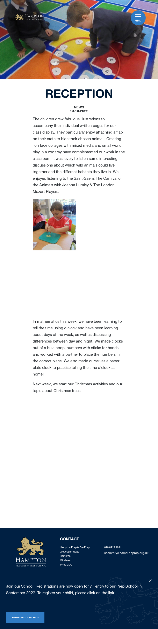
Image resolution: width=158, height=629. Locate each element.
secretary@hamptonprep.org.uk (126, 553)
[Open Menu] (138, 16)
